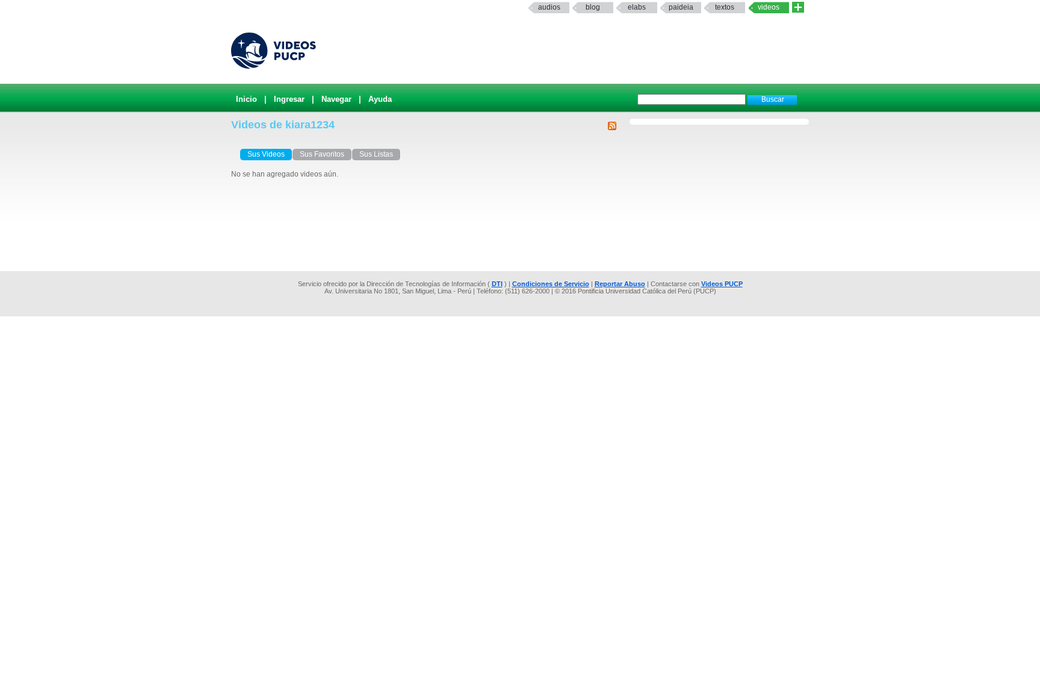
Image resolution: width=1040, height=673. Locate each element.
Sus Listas (376, 154)
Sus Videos (266, 154)
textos (724, 7)
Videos (768, 7)
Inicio (246, 99)
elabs (637, 7)
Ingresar (289, 99)
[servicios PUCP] (798, 7)
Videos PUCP (722, 283)
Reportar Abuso (620, 283)
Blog (593, 7)
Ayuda (380, 99)
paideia (681, 7)
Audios (549, 7)
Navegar (336, 99)
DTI (497, 283)
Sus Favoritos (322, 154)
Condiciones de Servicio (550, 283)
